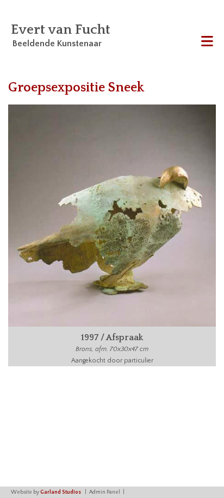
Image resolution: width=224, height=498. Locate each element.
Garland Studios (60, 492)
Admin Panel (104, 492)
